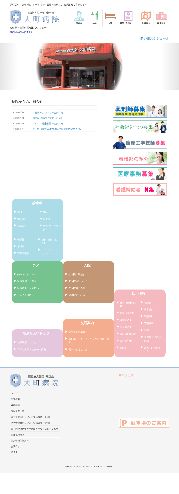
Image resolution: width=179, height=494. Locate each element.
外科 (45, 284)
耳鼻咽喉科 (23, 325)
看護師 (147, 375)
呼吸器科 (22, 311)
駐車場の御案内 (77, 404)
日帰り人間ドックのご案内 (31, 421)
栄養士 (147, 402)
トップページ (17, 465)
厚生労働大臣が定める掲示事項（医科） (31, 489)
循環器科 (22, 298)
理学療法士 (126, 392)
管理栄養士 (150, 395)
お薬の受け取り (25, 367)
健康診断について (26, 415)
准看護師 (149, 381)
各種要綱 (15, 477)
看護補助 (149, 388)
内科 (19, 284)
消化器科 (22, 291)
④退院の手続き (77, 367)
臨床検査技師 (127, 385)
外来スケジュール (26, 346)
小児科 (20, 318)
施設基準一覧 (17, 483)
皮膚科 (46, 291)
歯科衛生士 (126, 413)
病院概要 (15, 471)
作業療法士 (126, 399)
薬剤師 (123, 420)
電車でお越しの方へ (79, 421)
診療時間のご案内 (26, 353)
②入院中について (78, 353)
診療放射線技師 (128, 406)
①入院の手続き (77, 346)
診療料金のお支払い (28, 360)
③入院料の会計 (77, 360)
